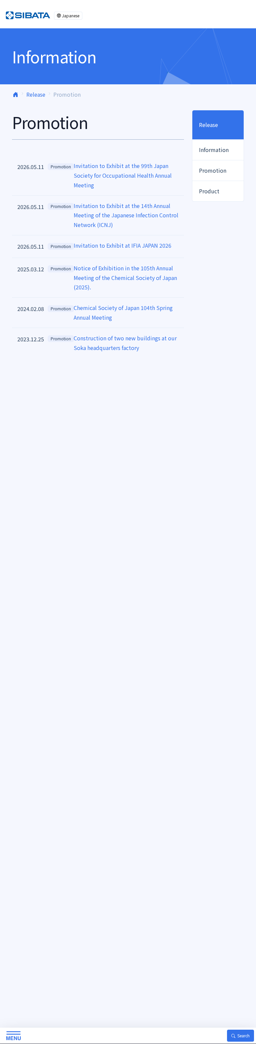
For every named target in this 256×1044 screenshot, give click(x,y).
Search (243, 1035)
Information (214, 150)
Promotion (61, 167)
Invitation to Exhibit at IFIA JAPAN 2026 (122, 245)
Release (35, 94)
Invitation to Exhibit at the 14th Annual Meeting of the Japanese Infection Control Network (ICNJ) (126, 215)
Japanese (70, 15)
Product (209, 191)
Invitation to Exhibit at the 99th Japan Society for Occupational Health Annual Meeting (123, 175)
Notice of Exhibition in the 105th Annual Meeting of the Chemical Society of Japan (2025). (125, 277)
